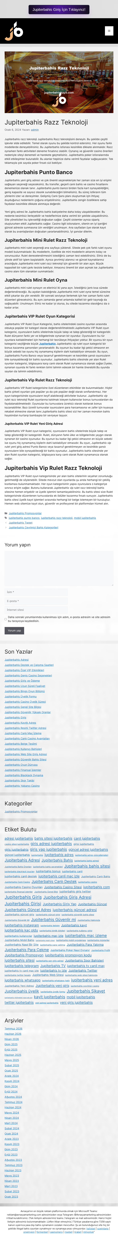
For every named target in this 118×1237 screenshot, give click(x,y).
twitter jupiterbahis (19, 1002)
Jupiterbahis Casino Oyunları (24, 887)
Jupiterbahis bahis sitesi (87, 865)
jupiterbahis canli (72, 871)
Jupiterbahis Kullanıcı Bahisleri (23, 749)
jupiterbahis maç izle (48, 936)
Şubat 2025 (12, 1065)
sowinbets (102, 1228)
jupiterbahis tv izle (53, 970)
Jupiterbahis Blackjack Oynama (24, 775)
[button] (59, 9)
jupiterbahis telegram (22, 966)
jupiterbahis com (96, 887)
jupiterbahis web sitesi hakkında (81, 975)
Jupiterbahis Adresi (17, 659)
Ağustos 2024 (13, 1096)
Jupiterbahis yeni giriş (52, 986)
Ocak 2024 (11, 1133)
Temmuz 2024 (13, 1102)
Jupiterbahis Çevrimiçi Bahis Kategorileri (33, 527)
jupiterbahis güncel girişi (48, 914)
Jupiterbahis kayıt (74, 925)
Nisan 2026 (12, 1039)
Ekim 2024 (11, 1086)
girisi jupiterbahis (83, 844)
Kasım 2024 (12, 1081)
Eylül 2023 (11, 1154)
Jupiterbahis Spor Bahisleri (84, 960)
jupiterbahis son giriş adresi (49, 960)
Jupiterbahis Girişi (23, 903)
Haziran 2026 (13, 1033)
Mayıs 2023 (12, 1175)
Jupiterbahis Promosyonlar (25, 513)
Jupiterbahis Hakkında (88, 920)
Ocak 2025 (11, 1070)
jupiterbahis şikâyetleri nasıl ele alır (18, 998)
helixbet (91, 1228)
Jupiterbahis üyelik (22, 991)
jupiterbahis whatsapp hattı (56, 980)
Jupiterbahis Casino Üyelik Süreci (25, 701)
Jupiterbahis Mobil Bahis (19, 940)
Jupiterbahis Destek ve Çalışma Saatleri (29, 665)
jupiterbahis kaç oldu (21, 930)
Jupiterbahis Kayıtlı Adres (20, 722)
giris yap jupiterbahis (48, 849)
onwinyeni (29, 1232)
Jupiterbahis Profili (100, 950)
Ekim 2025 (11, 1044)
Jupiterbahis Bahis (57, 860)
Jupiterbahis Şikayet (86, 990)
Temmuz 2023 (13, 1165)
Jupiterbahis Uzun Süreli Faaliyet (25, 686)
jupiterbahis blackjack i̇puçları (19, 871)
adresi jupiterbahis (19, 838)
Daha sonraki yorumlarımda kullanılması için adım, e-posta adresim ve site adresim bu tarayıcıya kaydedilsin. (59, 619)
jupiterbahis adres (59, 855)
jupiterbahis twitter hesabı (18, 975)
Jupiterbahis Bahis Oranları (18, 866)
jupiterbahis (37, 855)
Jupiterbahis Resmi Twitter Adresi (25, 728)
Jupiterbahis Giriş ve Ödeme (22, 680)
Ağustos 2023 (13, 1159)
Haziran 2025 (13, 1054)
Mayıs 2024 (12, 1112)
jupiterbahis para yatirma (52, 945)
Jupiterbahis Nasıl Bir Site (22, 944)
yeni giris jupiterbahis (76, 1002)
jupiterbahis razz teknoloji (57, 517)
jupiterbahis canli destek (21, 876)
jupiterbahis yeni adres (92, 980)
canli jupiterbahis (87, 838)
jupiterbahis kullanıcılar (18, 935)
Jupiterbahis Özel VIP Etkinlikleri (24, 670)
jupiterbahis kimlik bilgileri (52, 930)
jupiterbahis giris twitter (75, 891)
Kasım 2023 (12, 1144)
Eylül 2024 (11, 1091)
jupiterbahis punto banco (24, 517)
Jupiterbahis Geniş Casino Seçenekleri (28, 675)
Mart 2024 (11, 1123)
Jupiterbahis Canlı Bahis (95, 876)
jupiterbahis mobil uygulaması (71, 940)
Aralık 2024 (12, 1075)
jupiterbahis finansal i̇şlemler (19, 891)
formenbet (42, 1232)
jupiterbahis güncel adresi (75, 910)
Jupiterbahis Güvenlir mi (53, 919)
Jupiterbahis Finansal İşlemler (23, 770)
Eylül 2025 (11, 1049)
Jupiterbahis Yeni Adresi (19, 985)
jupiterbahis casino (87, 882)
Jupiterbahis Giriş (15, 717)
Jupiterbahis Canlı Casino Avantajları (27, 738)
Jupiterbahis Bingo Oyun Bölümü (25, 691)
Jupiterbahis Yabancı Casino (22, 785)
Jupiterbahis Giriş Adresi (67, 897)
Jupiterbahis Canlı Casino (17, 882)
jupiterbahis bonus (48, 871)
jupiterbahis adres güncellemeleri (91, 855)
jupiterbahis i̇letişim (50, 925)
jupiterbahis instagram (22, 925)
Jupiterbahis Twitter (82, 970)
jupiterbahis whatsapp (23, 980)
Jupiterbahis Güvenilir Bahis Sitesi (25, 759)
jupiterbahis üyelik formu (53, 991)
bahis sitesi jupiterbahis (53, 838)
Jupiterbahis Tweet (20, 522)
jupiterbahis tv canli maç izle (22, 970)
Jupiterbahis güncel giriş (19, 914)
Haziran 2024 (13, 1107)
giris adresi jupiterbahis (51, 843)
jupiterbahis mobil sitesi (45, 940)
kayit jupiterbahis (49, 996)
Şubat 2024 (12, 1128)
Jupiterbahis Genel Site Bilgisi (23, 707)
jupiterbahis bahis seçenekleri (48, 866)
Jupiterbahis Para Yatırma (85, 944)
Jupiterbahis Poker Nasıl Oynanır (70, 950)
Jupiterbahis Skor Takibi (19, 780)
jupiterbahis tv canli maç (86, 966)
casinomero (56, 1232)
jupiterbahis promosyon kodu (68, 955)
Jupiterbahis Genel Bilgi (46, 891)
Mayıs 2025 (12, 1060)
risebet (68, 1232)
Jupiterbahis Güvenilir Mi (17, 920)
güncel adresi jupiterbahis (88, 849)
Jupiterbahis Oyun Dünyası (21, 764)
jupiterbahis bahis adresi (86, 860)
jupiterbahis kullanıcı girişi (79, 930)
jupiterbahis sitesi (20, 960)
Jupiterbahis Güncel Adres (28, 909)
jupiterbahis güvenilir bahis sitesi (78, 914)
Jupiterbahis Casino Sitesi (63, 887)
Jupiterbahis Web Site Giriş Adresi (26, 754)
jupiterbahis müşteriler (98, 940)
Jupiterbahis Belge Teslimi (21, 743)
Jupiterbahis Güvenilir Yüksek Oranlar (28, 712)
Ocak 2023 (11, 1196)
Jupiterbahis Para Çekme (27, 949)
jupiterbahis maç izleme (86, 935)
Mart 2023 (11, 1186)
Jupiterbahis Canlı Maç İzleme (23, 733)
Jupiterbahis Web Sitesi (48, 975)
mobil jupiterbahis (85, 517)
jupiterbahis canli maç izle (59, 876)
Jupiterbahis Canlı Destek (54, 881)
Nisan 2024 (12, 1117)
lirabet (77, 1232)
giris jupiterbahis (16, 849)
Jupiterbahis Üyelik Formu (21, 696)
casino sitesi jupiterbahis (17, 844)
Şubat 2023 (12, 1191)
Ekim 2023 (11, 1149)
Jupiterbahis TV (53, 966)
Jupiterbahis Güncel (92, 904)
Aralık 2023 (12, 1138)
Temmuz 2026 (13, 1028)
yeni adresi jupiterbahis (46, 1002)
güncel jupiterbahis (17, 855)
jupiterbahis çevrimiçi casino (85, 986)
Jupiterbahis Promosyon (24, 955)
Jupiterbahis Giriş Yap (59, 904)
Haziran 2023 (13, 1170)
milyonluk (88, 1232)
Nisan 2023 (12, 1180)
